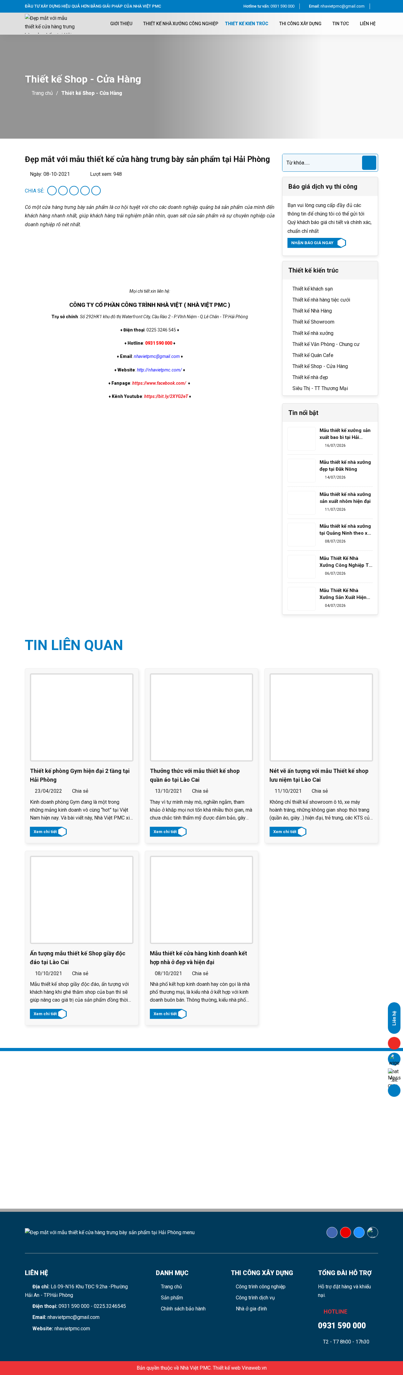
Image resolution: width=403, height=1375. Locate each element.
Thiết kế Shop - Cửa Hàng (91, 93)
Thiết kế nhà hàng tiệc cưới (320, 300)
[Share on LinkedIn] (96, 190)
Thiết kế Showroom (312, 322)
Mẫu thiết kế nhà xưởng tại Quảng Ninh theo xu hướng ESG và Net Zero (346, 530)
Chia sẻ (79, 791)
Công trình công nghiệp (260, 1287)
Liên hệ (368, 23)
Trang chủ (42, 93)
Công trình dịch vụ (255, 1298)
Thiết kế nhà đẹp (309, 377)
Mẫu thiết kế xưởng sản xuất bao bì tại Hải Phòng (345, 434)
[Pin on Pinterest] (85, 190)
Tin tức (341, 23)
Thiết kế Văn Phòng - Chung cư (325, 344)
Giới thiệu (121, 23)
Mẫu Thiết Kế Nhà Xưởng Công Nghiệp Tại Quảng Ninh (346, 562)
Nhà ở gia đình (251, 1309)
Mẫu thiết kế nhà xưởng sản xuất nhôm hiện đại (345, 498)
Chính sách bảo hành (183, 1309)
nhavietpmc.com (72, 1329)
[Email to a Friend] (74, 190)
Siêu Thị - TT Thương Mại (319, 388)
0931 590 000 (268, 6)
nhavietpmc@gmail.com (337, 6)
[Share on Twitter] (63, 190)
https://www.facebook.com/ (159, 383)
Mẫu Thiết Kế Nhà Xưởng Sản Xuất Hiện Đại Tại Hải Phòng (343, 594)
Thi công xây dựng (300, 23)
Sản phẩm (171, 1298)
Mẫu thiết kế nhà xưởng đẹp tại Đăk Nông (345, 465)
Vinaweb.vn (254, 1368)
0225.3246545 (110, 1306)
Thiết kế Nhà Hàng (311, 311)
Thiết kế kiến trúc (247, 23)
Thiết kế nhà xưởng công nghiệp (180, 23)
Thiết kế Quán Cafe (312, 355)
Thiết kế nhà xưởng (312, 333)
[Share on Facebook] (52, 190)
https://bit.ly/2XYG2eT (166, 396)
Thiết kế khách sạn (312, 289)
